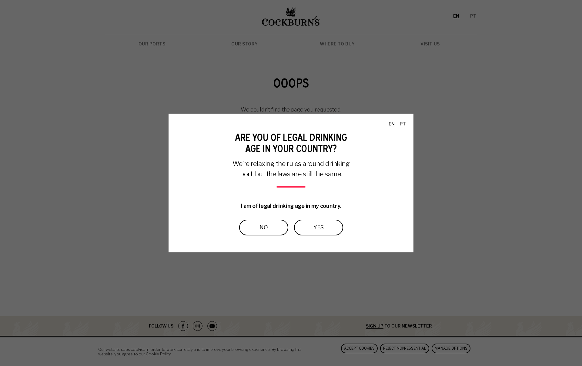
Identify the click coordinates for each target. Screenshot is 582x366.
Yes (318, 227)
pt (403, 123)
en (392, 123)
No (263, 227)
